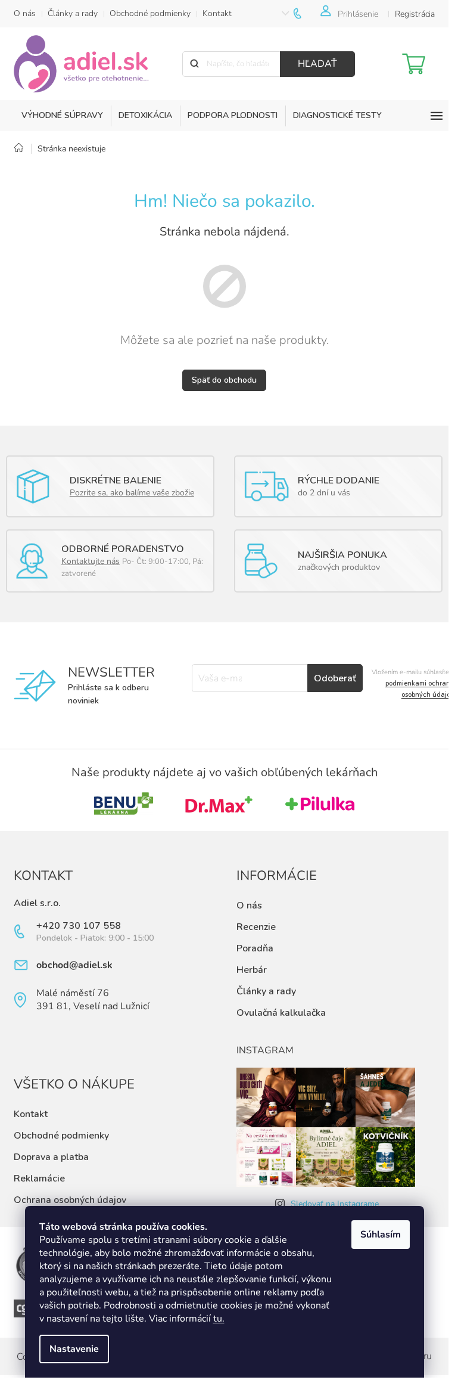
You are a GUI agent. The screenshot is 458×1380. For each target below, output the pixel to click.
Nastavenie (74, 1349)
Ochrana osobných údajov (70, 1200)
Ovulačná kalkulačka (281, 1012)
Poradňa (254, 948)
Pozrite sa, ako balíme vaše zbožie (132, 492)
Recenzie (256, 927)
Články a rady (73, 13)
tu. (219, 1318)
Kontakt (217, 13)
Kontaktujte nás (90, 561)
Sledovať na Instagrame (335, 1204)
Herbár (251, 969)
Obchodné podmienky (150, 13)
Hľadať (317, 63)
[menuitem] (62, 115)
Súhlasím (380, 1234)
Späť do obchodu (224, 380)
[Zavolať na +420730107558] (306, 13)
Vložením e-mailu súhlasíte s (413, 683)
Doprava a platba (51, 1157)
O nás (25, 13)
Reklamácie (39, 1178)
